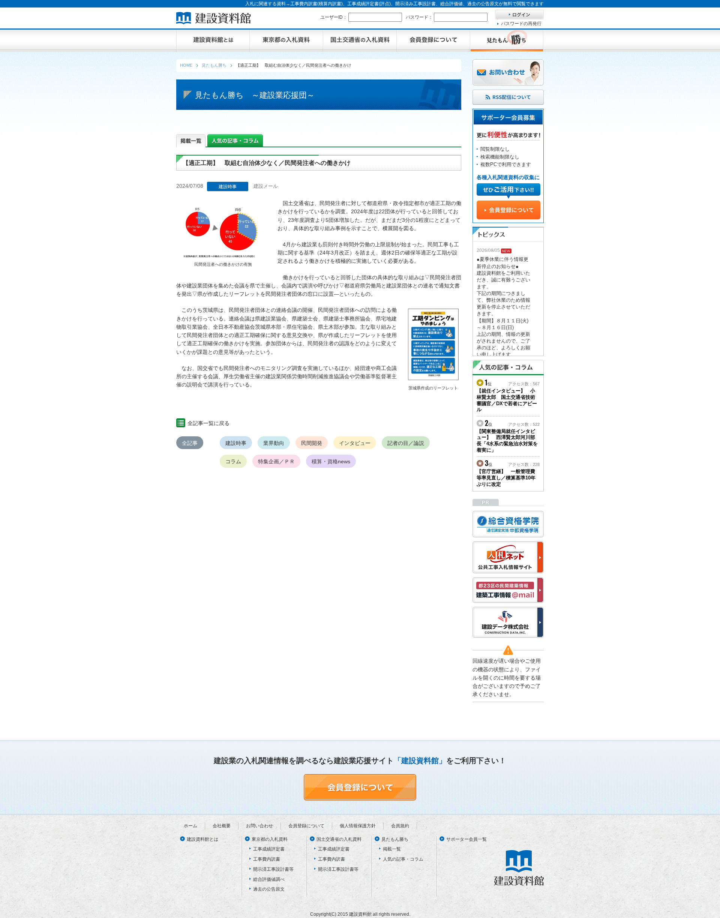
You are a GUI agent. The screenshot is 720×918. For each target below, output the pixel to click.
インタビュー (354, 443)
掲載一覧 (392, 849)
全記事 (190, 443)
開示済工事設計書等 (273, 869)
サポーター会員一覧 (466, 839)
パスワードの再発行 (521, 23)
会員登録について (306, 825)
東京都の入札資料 (270, 839)
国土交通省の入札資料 (339, 839)
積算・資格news (331, 461)
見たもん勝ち (394, 839)
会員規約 (400, 825)
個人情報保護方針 (358, 825)
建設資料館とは (202, 839)
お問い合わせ (259, 825)
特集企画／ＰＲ (276, 461)
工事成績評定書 (269, 849)
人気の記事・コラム (403, 859)
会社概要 (222, 825)
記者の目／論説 (405, 443)
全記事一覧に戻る (209, 423)
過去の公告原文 (269, 889)
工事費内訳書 (266, 859)
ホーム (190, 825)
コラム (233, 461)
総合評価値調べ (269, 879)
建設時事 (235, 443)
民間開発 (311, 443)
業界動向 (273, 443)
